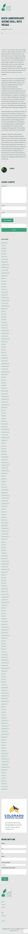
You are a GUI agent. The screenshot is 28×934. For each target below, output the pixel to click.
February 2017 (4, 555)
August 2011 (4, 736)
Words (3, 907)
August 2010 (4, 769)
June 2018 (3, 511)
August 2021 (4, 407)
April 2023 (3, 352)
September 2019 (5, 470)
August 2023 (4, 341)
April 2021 (3, 418)
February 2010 (4, 786)
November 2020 (5, 432)
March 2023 (4, 355)
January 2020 (4, 459)
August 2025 (4, 275)
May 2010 (3, 778)
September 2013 (5, 668)
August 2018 (4, 506)
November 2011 (5, 728)
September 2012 (5, 701)
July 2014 (3, 640)
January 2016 (4, 591)
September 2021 (5, 404)
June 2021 (3, 412)
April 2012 (3, 714)
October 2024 (4, 303)
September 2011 (5, 734)
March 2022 (4, 388)
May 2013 (3, 679)
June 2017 (3, 544)
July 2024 (3, 311)
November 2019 (5, 465)
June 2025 (3, 281)
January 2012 (4, 723)
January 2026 (4, 261)
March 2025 (4, 289)
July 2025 (3, 278)
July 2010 (3, 772)
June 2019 (3, 478)
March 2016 (4, 585)
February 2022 (4, 390)
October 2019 (4, 467)
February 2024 (4, 325)
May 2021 (3, 415)
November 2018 (5, 498)
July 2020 (3, 443)
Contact (3, 920)
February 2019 (4, 489)
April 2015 (3, 616)
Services (3, 904)
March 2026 (4, 256)
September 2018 (5, 503)
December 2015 (5, 594)
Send (4, 879)
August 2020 (4, 440)
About (2, 901)
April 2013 (3, 681)
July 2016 (3, 574)
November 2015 (5, 596)
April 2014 (3, 649)
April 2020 (3, 451)
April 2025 (3, 286)
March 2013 (4, 684)
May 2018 (3, 514)
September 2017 (5, 536)
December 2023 (5, 330)
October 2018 (4, 500)
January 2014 (4, 657)
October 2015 (4, 599)
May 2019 (3, 481)
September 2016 (5, 569)
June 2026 (3, 248)
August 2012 (4, 703)
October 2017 (4, 533)
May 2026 (3, 250)
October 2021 (4, 401)
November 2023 (5, 333)
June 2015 (3, 610)
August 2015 (4, 605)
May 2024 (3, 316)
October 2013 (4, 665)
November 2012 (5, 695)
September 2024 (5, 305)
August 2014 (4, 638)
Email (3, 212)
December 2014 (5, 627)
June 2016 (3, 577)
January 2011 (4, 756)
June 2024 (3, 314)
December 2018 (5, 495)
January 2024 (4, 327)
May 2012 (3, 712)
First (2, 848)
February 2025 (4, 292)
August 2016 (4, 572)
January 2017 (4, 558)
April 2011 (3, 747)
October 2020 (4, 434)
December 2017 (5, 528)
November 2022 (5, 366)
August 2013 (4, 671)
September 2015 (5, 602)
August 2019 (4, 473)
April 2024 (3, 319)
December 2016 (5, 561)
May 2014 (3, 646)
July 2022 (3, 377)
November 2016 (5, 563)
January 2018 (4, 525)
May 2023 (3, 349)
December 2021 (5, 396)
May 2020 (3, 448)
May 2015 (3, 613)
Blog (2, 912)
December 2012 (5, 692)
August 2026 (4, 242)
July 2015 (3, 607)
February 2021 (4, 423)
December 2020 (5, 429)
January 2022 (4, 393)
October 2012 (4, 698)
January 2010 (4, 789)
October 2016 (4, 566)
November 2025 (5, 267)
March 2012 (4, 717)
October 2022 (4, 369)
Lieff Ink (8, 7)
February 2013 (4, 687)
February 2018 (4, 522)
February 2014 (4, 654)
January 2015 (4, 624)
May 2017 (3, 547)
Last (2, 853)
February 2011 (4, 753)
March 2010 (4, 783)
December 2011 (5, 725)
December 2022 (5, 363)
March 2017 (4, 552)
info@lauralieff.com (14, 930)
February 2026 (4, 259)
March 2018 (4, 520)
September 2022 (5, 371)
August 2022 (4, 374)
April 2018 (3, 517)
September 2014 (5, 635)
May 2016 (3, 580)
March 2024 (4, 322)
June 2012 (3, 709)
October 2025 (4, 270)
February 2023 (4, 358)
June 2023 (3, 347)
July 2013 (3, 673)
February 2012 (4, 720)
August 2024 (4, 308)
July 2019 (3, 476)
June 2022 (3, 380)
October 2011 (4, 731)
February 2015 (4, 621)
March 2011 (4, 750)
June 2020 (3, 445)
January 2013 (4, 690)
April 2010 (3, 780)
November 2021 (5, 399)
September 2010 (5, 767)
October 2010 (4, 764)
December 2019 (5, 462)
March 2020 (4, 454)
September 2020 (5, 437)
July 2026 (3, 245)
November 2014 (5, 629)
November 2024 (5, 300)
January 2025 (4, 294)
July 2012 (3, 706)
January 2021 (4, 426)
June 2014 (3, 643)
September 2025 (5, 272)
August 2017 (4, 539)
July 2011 (3, 739)
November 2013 (5, 662)
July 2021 (3, 410)
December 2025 (5, 264)
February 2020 (4, 456)
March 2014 (4, 651)
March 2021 (4, 421)
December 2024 (5, 297)
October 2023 (4, 336)
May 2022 (3, 382)
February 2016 (4, 588)
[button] (25, 5)
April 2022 (3, 385)
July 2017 (3, 542)
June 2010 (3, 775)
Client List (3, 915)
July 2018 (3, 509)
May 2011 (3, 745)
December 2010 (5, 758)
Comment (4, 186)
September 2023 (5, 338)
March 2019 (4, 487)
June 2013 (3, 676)
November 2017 (5, 531)
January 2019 (4, 492)
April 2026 (3, 253)
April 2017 (3, 550)
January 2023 (4, 360)
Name (3, 205)
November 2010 (5, 761)
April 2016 (3, 583)
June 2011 (3, 742)
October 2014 (4, 632)
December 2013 (5, 660)
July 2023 (3, 344)
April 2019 (3, 484)
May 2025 (3, 283)
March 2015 (4, 618)
